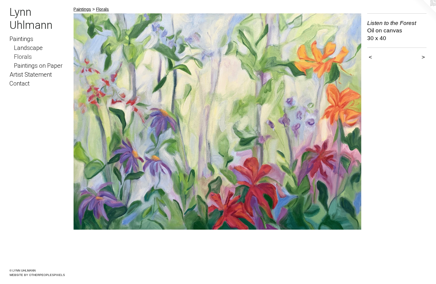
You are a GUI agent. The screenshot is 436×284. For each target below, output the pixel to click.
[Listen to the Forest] (217, 121)
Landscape (28, 47)
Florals (23, 56)
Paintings (21, 38)
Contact (19, 83)
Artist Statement (30, 74)
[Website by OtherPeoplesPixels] (424, 12)
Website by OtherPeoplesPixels (37, 275)
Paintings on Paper (38, 65)
